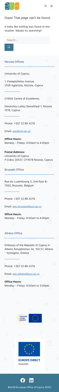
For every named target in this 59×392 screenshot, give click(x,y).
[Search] (9, 47)
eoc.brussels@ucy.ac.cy (27, 206)
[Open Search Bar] (46, 6)
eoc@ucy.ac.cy (22, 131)
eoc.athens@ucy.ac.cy (26, 273)
